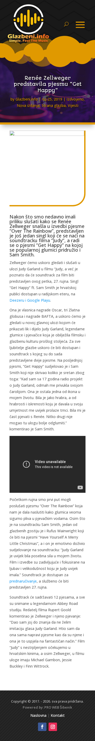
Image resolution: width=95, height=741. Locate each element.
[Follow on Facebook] (42, 727)
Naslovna (38, 715)
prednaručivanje (23, 581)
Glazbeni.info (27, 99)
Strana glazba (54, 105)
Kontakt (58, 715)
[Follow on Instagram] (53, 727)
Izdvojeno (75, 99)
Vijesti (73, 105)
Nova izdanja (28, 105)
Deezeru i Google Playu (30, 300)
